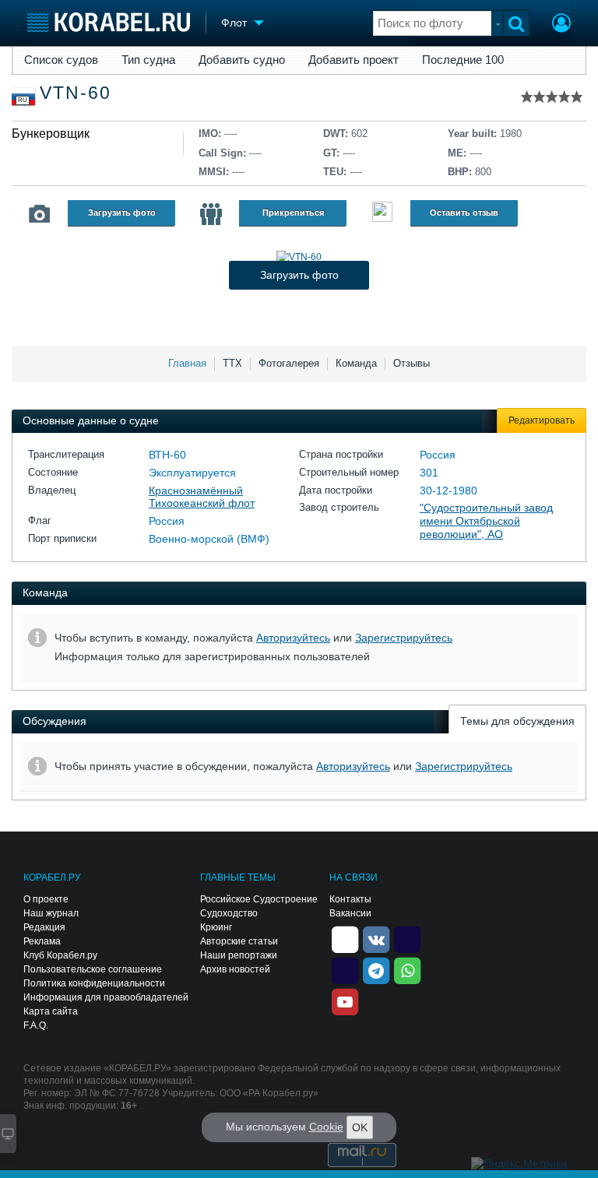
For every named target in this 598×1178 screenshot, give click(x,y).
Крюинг (216, 927)
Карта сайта (50, 1011)
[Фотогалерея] (40, 214)
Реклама (42, 941)
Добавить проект (353, 60)
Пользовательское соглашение (92, 969)
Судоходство (229, 913)
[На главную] (108, 22)
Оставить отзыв (464, 212)
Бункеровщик (51, 133)
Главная (187, 363)
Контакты (350, 899)
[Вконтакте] (376, 938)
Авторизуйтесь (293, 637)
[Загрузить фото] (299, 256)
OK (360, 1127)
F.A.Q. (35, 1025)
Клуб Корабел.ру (60, 955)
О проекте (46, 899)
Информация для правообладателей (105, 997)
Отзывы (411, 363)
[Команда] (211, 214)
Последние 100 (463, 60)
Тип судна (148, 60)
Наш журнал (51, 913)
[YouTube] (345, 1000)
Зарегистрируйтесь (403, 637)
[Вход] (561, 25)
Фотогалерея (289, 363)
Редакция (44, 927)
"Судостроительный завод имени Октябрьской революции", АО (486, 520)
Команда (356, 363)
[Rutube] (407, 938)
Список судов (61, 60)
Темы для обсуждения (517, 721)
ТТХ (232, 363)
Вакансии (350, 913)
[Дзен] (345, 938)
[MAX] (345, 969)
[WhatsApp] (407, 969)
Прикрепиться (293, 212)
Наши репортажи (238, 955)
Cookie (326, 1126)
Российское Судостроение (259, 899)
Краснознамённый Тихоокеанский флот (202, 497)
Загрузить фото (122, 212)
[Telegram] (376, 969)
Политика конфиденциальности (94, 983)
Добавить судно (242, 60)
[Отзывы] (382, 213)
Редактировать (541, 420)
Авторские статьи (239, 941)
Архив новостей (235, 969)
